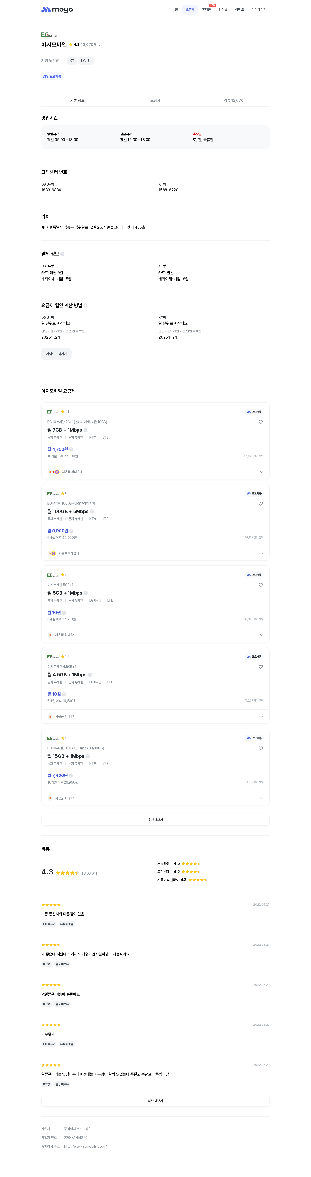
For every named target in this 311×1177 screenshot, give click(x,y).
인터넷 (223, 9)
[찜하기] (261, 422)
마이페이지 (259, 9)
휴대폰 (208, 8)
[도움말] (62, 253)
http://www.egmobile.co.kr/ (85, 1146)
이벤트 (239, 9)
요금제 (190, 9)
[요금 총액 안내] (71, 449)
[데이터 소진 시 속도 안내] (85, 430)
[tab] (77, 100)
